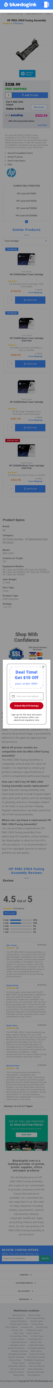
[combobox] (46, 4)
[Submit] (43, 5)
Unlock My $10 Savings (26, 705)
